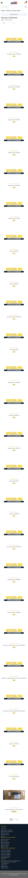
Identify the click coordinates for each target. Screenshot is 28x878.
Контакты (3, 836)
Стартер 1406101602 (14, 481)
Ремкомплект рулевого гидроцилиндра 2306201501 (14, 710)
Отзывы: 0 (17, 52)
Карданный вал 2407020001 (14, 119)
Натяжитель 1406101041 (14, 415)
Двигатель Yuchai (4, 846)
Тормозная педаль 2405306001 (14, 612)
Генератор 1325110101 (14, 743)
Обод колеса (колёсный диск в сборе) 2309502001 (14, 645)
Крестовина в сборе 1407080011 (14, 54)
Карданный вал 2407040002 (14, 218)
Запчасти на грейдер (5, 854)
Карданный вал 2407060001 (14, 152)
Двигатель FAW (4, 840)
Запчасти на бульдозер (6, 850)
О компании (3, 828)
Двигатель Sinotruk (5, 843)
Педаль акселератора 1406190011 (14, 546)
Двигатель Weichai (5, 845)
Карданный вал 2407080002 (14, 86)
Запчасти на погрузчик (6, 853)
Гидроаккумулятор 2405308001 (14, 579)
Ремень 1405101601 (14, 251)
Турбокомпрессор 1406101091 (14, 448)
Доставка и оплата (5, 833)
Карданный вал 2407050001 (14, 185)
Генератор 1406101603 (14, 513)
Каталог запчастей (5, 834)
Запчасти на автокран (5, 851)
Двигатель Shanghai (5, 842)
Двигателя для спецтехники (7, 831)
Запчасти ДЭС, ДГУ (5, 857)
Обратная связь (4, 866)
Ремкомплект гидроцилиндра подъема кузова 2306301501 (14, 678)
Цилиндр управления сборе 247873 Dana (14, 809)
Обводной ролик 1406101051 (14, 382)
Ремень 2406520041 (14, 284)
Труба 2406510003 (14, 349)
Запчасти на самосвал (6, 856)
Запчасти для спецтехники (13, 10)
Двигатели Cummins (5, 839)
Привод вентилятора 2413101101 (14, 316)
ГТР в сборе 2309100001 (14, 776)
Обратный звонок (4, 867)
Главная (3, 10)
